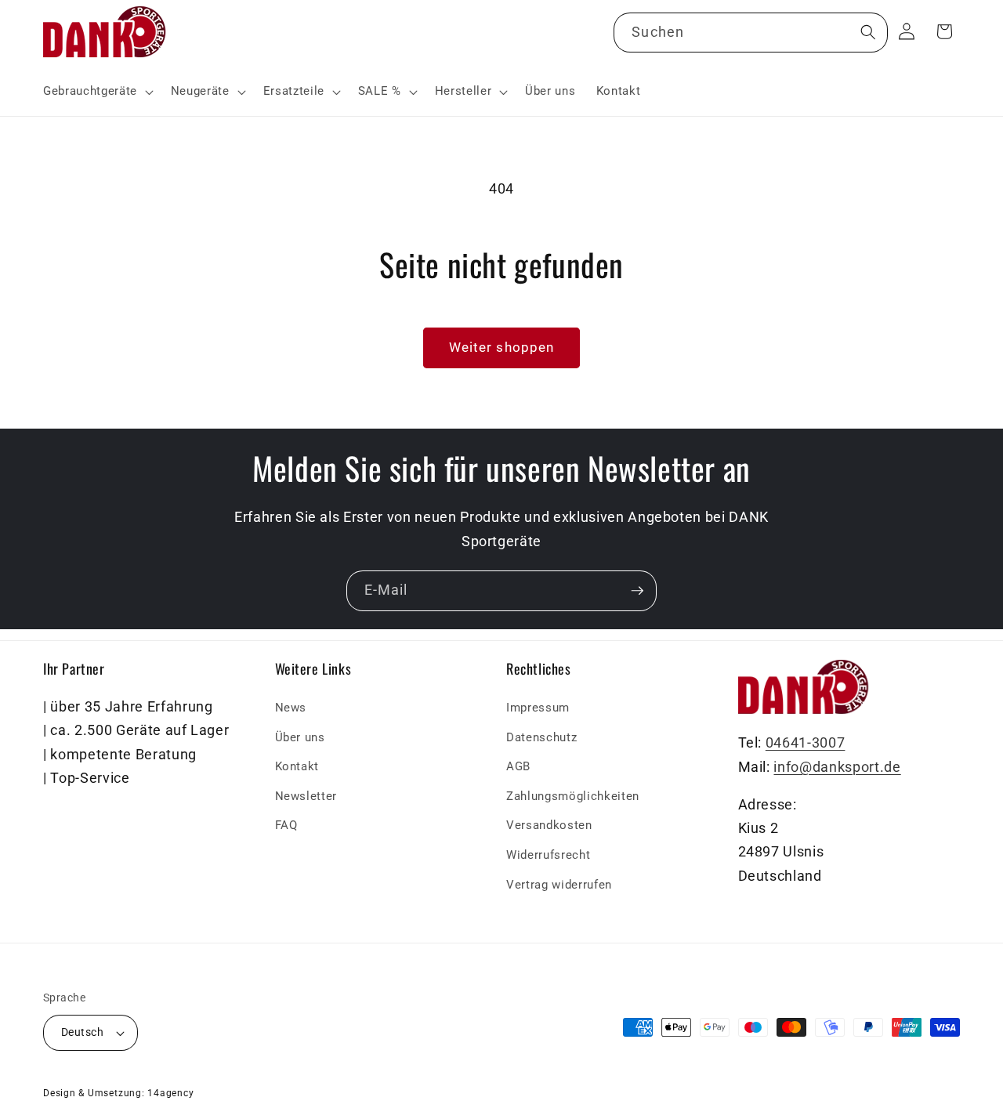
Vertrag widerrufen (559, 885)
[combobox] (750, 33)
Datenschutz (541, 737)
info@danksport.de (836, 767)
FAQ (286, 826)
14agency (170, 1093)
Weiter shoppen (501, 347)
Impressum (538, 708)
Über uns (300, 737)
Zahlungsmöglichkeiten (572, 796)
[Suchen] (867, 32)
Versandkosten (549, 826)
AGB (518, 767)
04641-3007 (805, 743)
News (291, 708)
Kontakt (297, 767)
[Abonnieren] (637, 590)
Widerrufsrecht (548, 855)
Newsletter (306, 796)
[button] (97, 92)
